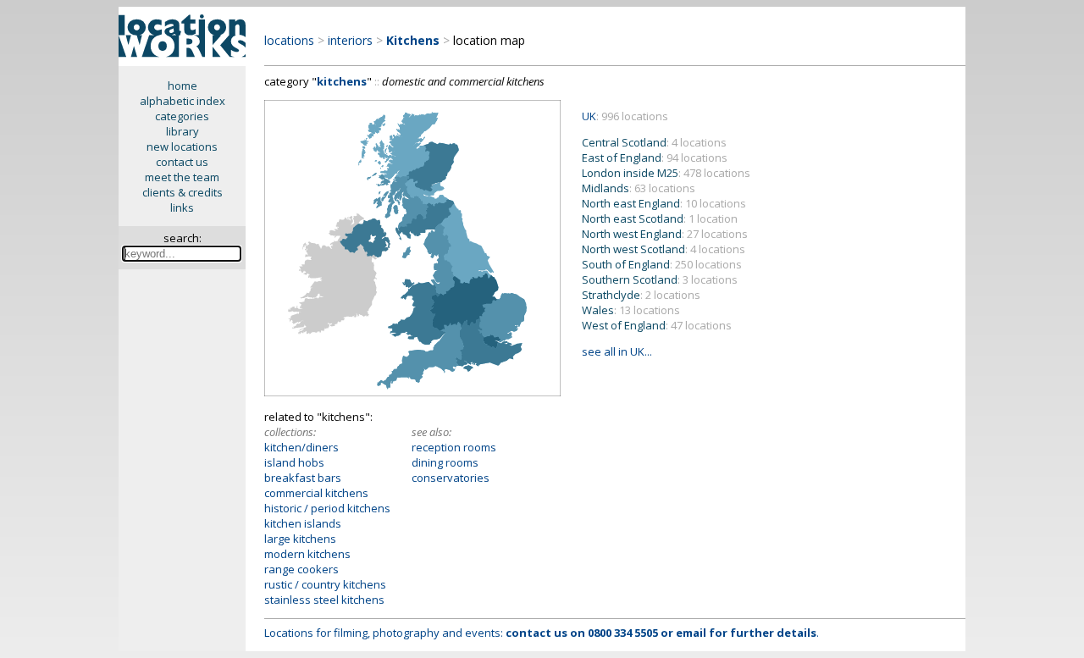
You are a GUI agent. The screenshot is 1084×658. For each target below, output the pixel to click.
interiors (350, 40)
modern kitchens (307, 553)
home (182, 85)
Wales (631, 310)
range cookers (301, 569)
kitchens (342, 81)
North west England (665, 233)
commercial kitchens (316, 492)
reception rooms (454, 447)
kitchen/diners (301, 447)
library (182, 131)
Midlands (638, 188)
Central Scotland (654, 142)
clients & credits (182, 192)
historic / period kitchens (327, 508)
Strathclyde (641, 294)
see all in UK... (617, 351)
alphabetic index (182, 100)
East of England (654, 157)
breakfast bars (302, 477)
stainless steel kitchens (324, 599)
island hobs (294, 462)
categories (182, 116)
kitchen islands (302, 523)
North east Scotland (660, 218)
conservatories (450, 477)
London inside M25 (666, 172)
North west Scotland (663, 249)
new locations (182, 146)
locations (289, 40)
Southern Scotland (660, 279)
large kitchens (300, 538)
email (691, 632)
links (182, 207)
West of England (657, 325)
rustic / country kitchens (325, 584)
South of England (662, 264)
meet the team (182, 177)
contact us (182, 161)
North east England (664, 203)
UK (589, 116)
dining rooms (445, 462)
